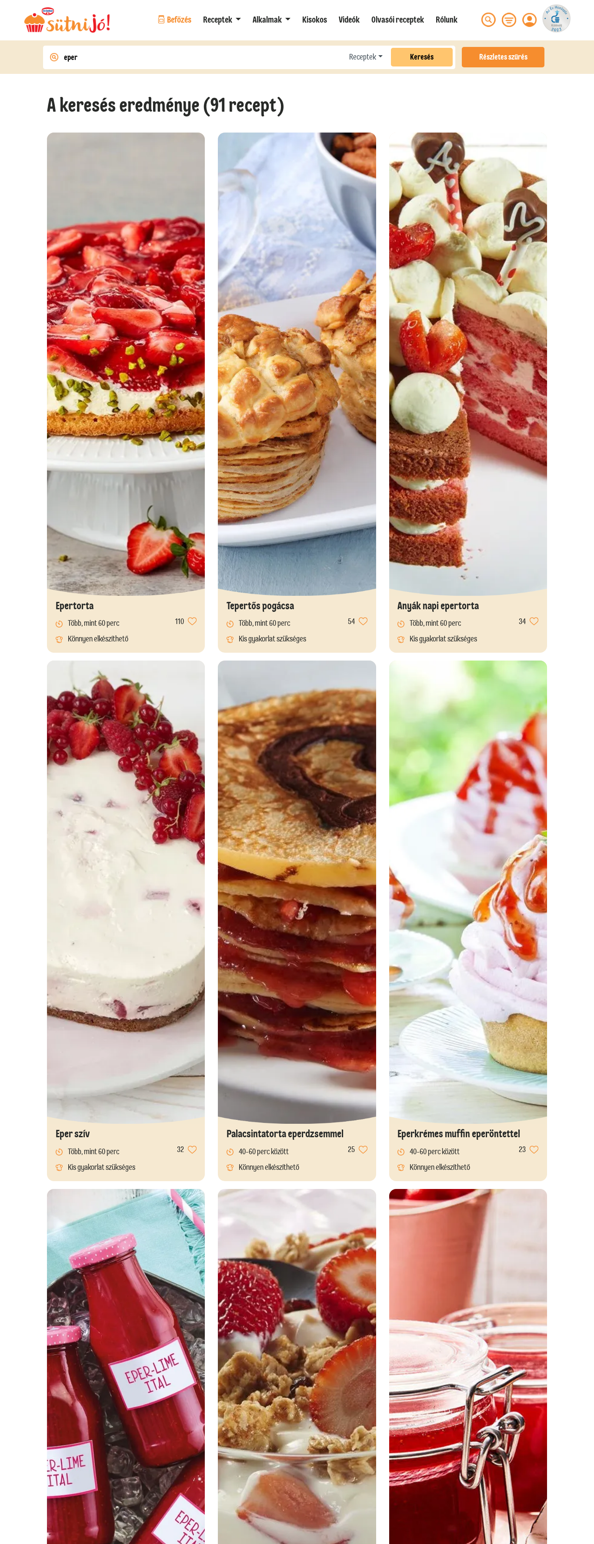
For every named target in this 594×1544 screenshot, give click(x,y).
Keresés (422, 57)
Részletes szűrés (503, 57)
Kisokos (314, 19)
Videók (349, 19)
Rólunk (446, 19)
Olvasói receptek (397, 19)
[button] (222, 19)
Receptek (362, 57)
